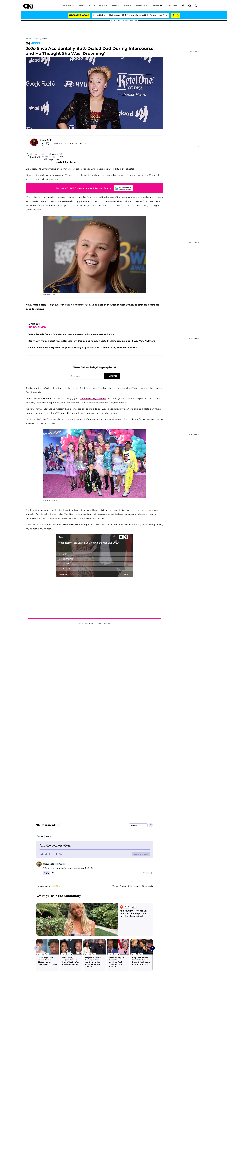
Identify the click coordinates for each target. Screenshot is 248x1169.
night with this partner (52, 175)
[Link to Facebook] (183, 5)
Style (92, 5)
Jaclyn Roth (46, 140)
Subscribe (171, 5)
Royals (103, 5)
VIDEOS (127, 5)
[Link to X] (196, 5)
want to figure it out (75, 510)
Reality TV (68, 5)
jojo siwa (44, 38)
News (35, 38)
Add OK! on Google (67, 162)
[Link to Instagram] (189, 5)
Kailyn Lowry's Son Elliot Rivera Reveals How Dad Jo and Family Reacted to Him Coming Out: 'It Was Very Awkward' (92, 341)
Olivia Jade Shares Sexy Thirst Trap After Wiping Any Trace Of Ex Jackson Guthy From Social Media (82, 347)
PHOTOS (115, 5)
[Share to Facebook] (35, 154)
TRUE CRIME (142, 5)
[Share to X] (45, 154)
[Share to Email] (63, 154)
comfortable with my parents (71, 201)
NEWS (82, 5)
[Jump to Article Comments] (27, 154)
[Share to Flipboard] (54, 154)
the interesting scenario (93, 398)
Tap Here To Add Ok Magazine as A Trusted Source (83, 188)
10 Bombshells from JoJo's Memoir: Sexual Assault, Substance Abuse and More (71, 334)
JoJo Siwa (41, 169)
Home (28, 38)
